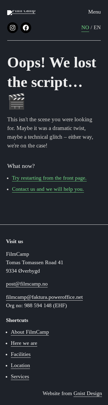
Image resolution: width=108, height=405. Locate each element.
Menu (94, 12)
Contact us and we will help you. (48, 189)
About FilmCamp (30, 332)
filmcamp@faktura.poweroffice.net (44, 297)
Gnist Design (88, 393)
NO (85, 27)
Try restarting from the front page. (49, 178)
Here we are (24, 343)
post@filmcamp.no (27, 284)
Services (20, 376)
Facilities (21, 354)
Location (20, 365)
